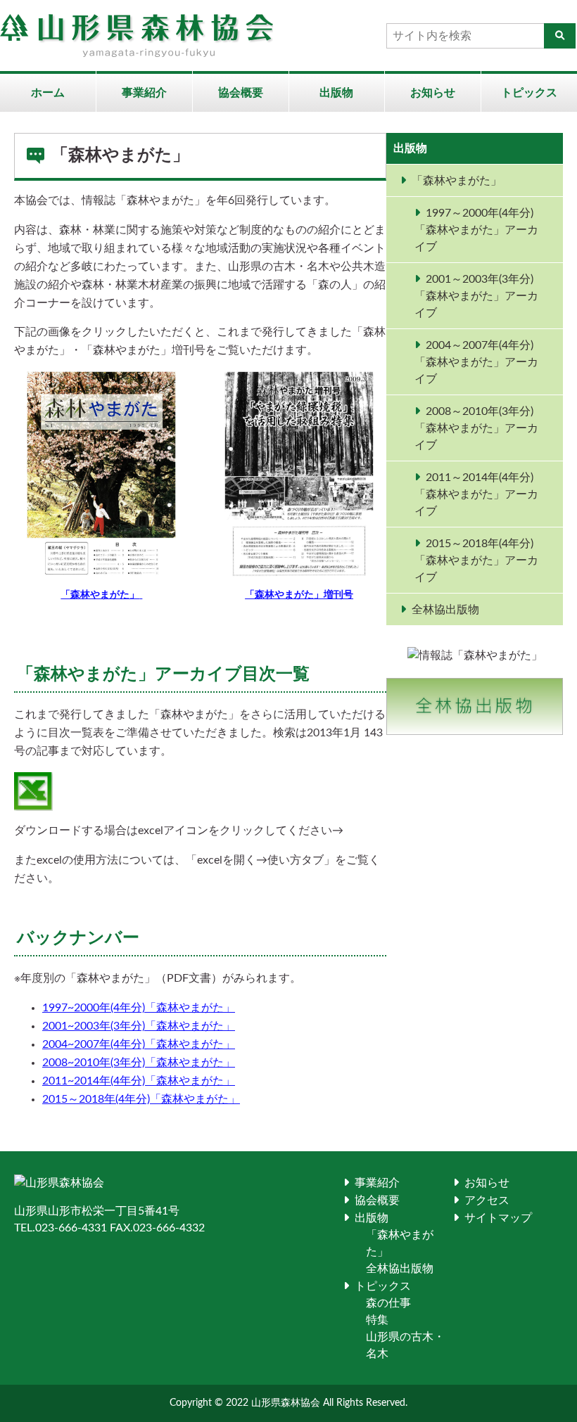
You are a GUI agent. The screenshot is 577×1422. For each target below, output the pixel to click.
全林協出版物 (445, 609)
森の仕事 (388, 1303)
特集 (377, 1320)
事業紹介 (144, 92)
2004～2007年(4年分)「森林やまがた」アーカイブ (476, 362)
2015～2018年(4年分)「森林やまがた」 (141, 1099)
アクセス (486, 1200)
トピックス (529, 92)
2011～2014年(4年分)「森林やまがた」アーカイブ (476, 494)
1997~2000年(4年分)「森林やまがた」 (138, 1007)
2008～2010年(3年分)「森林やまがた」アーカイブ (476, 428)
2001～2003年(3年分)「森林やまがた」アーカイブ (476, 296)
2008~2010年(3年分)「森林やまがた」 (138, 1062)
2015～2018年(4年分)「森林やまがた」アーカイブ (476, 560)
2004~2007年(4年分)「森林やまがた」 (138, 1044)
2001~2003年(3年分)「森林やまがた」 (138, 1026)
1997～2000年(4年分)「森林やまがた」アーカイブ (476, 229)
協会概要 (240, 92)
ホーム (48, 92)
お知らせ (432, 92)
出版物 (336, 92)
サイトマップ (498, 1218)
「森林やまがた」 (457, 180)
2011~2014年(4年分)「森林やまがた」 (138, 1081)
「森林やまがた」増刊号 (299, 595)
